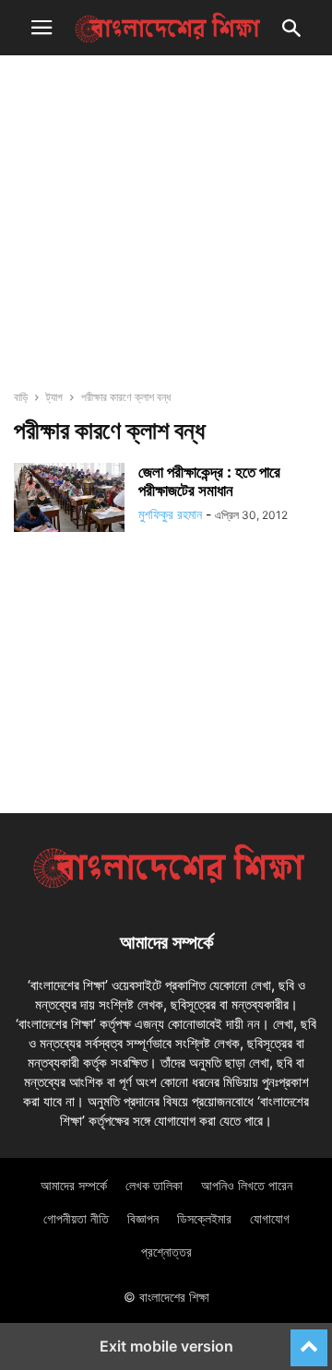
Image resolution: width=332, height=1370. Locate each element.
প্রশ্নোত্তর (166, 1251)
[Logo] (166, 886)
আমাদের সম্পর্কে (74, 1185)
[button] (41, 27)
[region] (166, 230)
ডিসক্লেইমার (204, 1218)
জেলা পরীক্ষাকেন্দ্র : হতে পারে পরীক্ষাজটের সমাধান (209, 481)
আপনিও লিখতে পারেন (246, 1185)
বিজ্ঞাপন (143, 1218)
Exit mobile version (166, 1346)
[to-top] (308, 1339)
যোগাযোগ (270, 1218)
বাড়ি (21, 397)
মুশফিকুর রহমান (170, 514)
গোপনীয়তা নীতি (76, 1218)
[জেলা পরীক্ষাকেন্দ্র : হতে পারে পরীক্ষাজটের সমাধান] (69, 497)
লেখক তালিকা (154, 1185)
